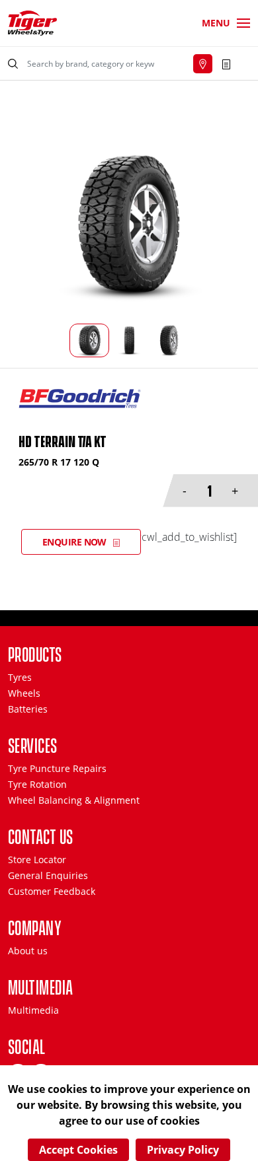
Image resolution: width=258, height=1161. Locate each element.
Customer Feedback (51, 891)
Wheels (24, 693)
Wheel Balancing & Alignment (74, 800)
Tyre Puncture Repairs (57, 768)
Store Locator (37, 859)
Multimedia (33, 1010)
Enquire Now (74, 542)
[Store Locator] (202, 63)
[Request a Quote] (226, 63)
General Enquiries (48, 875)
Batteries (28, 709)
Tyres (20, 677)
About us (28, 950)
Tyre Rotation (37, 784)
